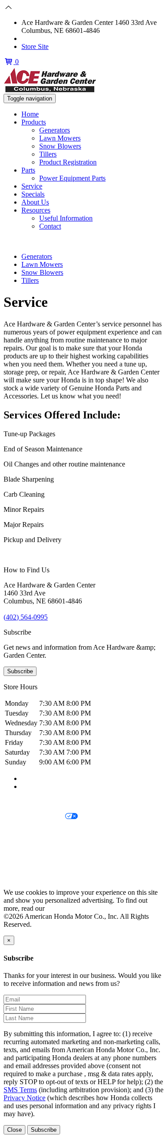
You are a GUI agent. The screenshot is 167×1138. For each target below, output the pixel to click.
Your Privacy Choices (34, 816)
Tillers (48, 154)
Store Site (35, 46)
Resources (35, 210)
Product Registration (68, 162)
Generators (54, 130)
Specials (33, 194)
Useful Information (66, 218)
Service (31, 186)
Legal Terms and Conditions (43, 832)
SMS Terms (20, 847)
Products (33, 122)
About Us (35, 202)
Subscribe (20, 671)
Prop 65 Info (21, 862)
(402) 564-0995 (43, 38)
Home (30, 114)
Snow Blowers (60, 146)
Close (14, 1129)
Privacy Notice (24, 801)
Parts (28, 170)
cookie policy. (66, 908)
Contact (50, 226)
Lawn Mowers (60, 138)
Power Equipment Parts (72, 178)
